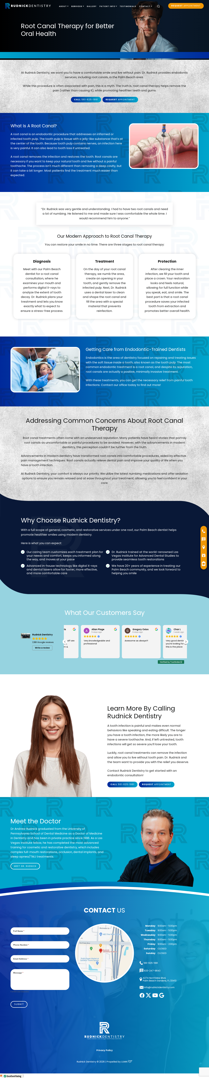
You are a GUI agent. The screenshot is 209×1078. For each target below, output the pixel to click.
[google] (161, 997)
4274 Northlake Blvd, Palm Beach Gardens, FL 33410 (159, 979)
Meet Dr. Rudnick (25, 866)
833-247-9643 (152, 970)
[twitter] (148, 997)
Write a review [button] (42, 647)
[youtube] (155, 996)
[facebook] (142, 997)
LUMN (124, 1061)
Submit (19, 1004)
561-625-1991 (86, 99)
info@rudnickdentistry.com (159, 987)
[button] (186, 642)
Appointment (186, 5)
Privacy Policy (104, 1050)
